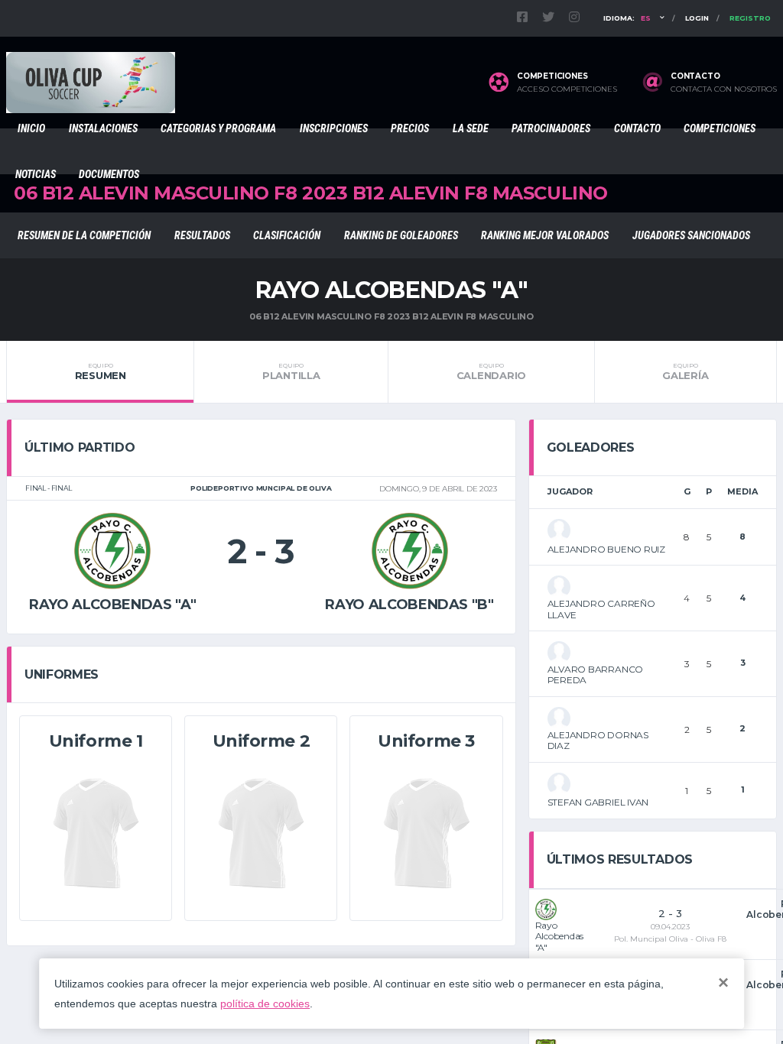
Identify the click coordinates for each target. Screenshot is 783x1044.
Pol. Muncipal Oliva (651, 939)
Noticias (35, 174)
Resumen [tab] (100, 371)
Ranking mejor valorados (545, 235)
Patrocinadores (551, 128)
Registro (750, 18)
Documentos (109, 174)
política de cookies (265, 1003)
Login (697, 18)
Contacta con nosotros (724, 89)
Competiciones (719, 128)
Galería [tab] (685, 371)
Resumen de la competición (84, 235)
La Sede (471, 128)
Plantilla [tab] (291, 371)
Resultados (202, 235)
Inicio (31, 128)
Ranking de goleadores (401, 235)
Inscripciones (334, 128)
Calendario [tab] (491, 371)
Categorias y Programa (218, 128)
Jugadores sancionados (691, 235)
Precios (410, 128)
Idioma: (627, 18)
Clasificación (286, 235)
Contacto (637, 128)
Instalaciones (103, 128)
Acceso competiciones (567, 89)
